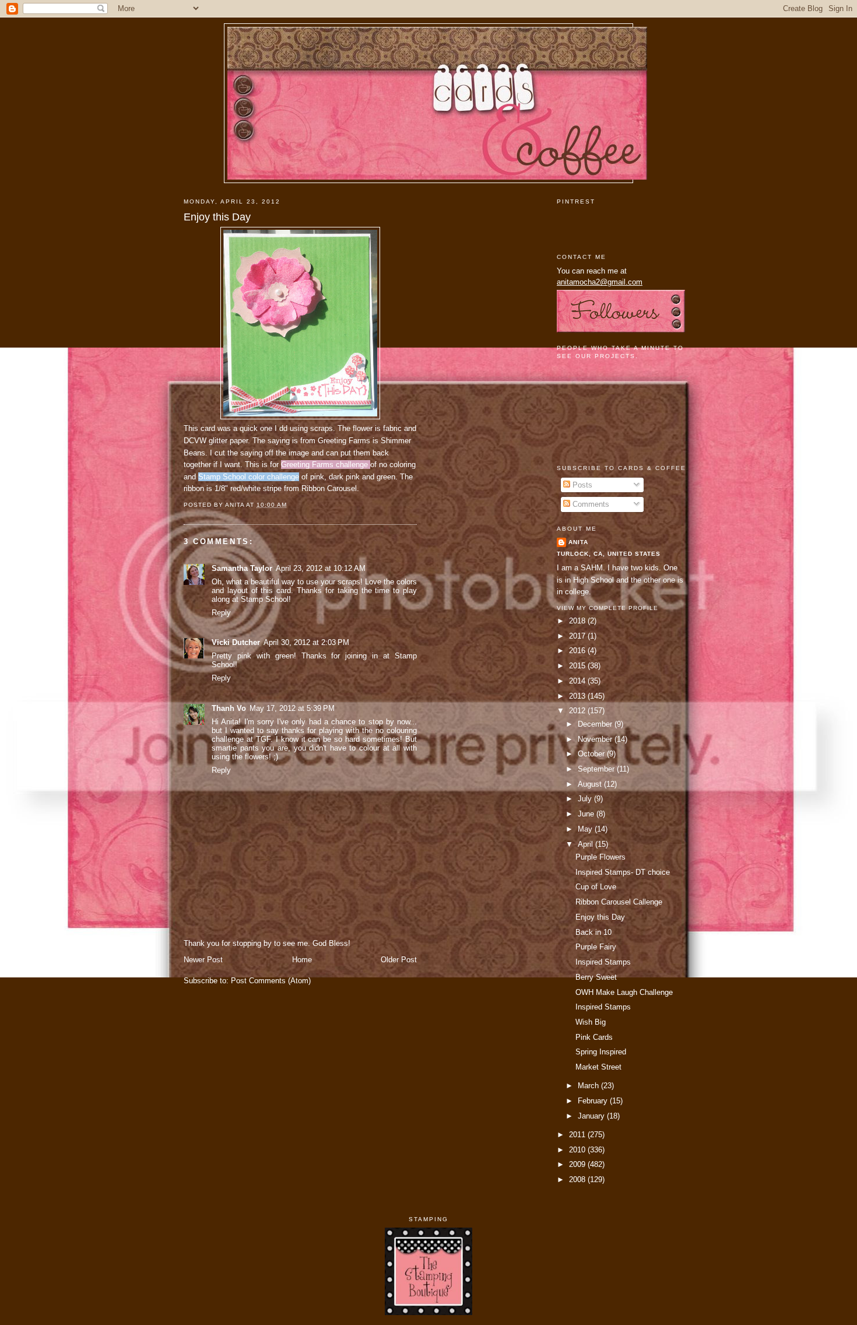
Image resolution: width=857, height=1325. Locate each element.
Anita (578, 542)
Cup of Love (595, 886)
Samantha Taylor (242, 568)
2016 (578, 650)
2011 (578, 1134)
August (591, 784)
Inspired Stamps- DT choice (622, 872)
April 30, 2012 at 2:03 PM (306, 642)
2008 (578, 1179)
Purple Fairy (595, 946)
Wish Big (590, 1022)
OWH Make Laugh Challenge (624, 992)
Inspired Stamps (603, 962)
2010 (578, 1149)
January (592, 1116)
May (586, 829)
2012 (578, 710)
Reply (221, 612)
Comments (589, 504)
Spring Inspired (600, 1051)
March (589, 1085)
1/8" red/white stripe (247, 488)
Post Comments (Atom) (271, 980)
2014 (578, 680)
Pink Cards (594, 1037)
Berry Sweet (596, 977)
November (596, 739)
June (587, 813)
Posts (581, 485)
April (586, 844)
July (586, 798)
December (596, 724)
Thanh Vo (229, 708)
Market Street (598, 1067)
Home (302, 959)
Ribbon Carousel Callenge (618, 902)
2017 (578, 636)
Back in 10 (593, 932)
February (594, 1100)
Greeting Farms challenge (325, 464)
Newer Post (203, 959)
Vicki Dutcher (236, 642)
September (597, 769)
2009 (578, 1164)
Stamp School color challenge (248, 476)
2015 (578, 665)
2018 (578, 620)
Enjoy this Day (217, 217)
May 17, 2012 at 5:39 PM (292, 708)
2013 (578, 696)
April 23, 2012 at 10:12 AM (321, 568)
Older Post (399, 959)
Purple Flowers (600, 857)
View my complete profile (607, 608)
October (592, 753)
